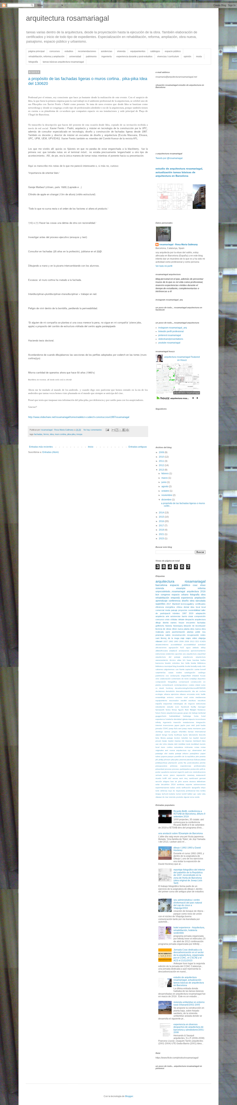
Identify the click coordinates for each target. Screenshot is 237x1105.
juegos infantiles (179, 732)
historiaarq (178, 626)
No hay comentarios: (93, 430)
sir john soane (181, 781)
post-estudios (193, 763)
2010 (162, 457)
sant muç (183, 778)
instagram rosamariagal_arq (172, 327)
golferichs (160, 626)
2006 (181, 641)
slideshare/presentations (170, 339)
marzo (164, 478)
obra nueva (195, 629)
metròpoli (197, 741)
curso (203, 685)
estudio (170, 707)
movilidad (195, 744)
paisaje (174, 610)
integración (201, 722)
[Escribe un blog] (117, 430)
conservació (184, 682)
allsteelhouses (162, 651)
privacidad (160, 769)
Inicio (90, 447)
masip (164, 741)
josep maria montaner (191, 728)
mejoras (188, 741)
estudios (69, 51)
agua (188, 648)
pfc (157, 760)
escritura (192, 700)
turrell (184, 794)
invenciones (168, 725)
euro (177, 707)
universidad (75, 56)
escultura (202, 700)
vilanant (159, 641)
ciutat (190, 616)
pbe (197, 756)
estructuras (201, 704)
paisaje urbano (182, 753)
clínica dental (182, 607)
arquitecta (160, 616)
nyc (189, 750)
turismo (172, 794)
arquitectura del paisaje (168, 657)
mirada (170, 744)
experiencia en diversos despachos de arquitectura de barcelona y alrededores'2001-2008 (188, 1028)
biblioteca (201, 663)
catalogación (189, 673)
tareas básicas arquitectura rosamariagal (63, 62)
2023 (162, 538)
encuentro (190, 623)
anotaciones (184, 651)
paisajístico (194, 753)
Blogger (129, 1096)
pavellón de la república (184, 756)
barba (203, 660)
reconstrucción (179, 635)
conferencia (175, 600)
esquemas (167, 704)
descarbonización (183, 691)
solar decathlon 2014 (166, 784)
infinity (158, 722)
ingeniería (106, 56)
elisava (183, 694)
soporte (189, 784)
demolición (170, 691)
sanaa (175, 778)
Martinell (176, 604)
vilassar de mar (162, 797)
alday (203, 648)
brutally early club (198, 666)
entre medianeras (197, 697)
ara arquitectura (190, 654)
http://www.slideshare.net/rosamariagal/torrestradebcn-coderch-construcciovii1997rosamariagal (78, 417)
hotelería (169, 719)
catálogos (155, 51)
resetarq (190, 775)
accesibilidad (176, 645)
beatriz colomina (172, 663)
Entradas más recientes (41, 447)
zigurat (186, 797)
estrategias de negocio (184, 704)
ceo (167, 676)
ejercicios (175, 694)
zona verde (195, 797)
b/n (184, 660)
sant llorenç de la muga (167, 638)
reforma (202, 588)
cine (157, 679)
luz (190, 738)
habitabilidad (174, 716)
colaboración (165, 679)
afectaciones (161, 648)
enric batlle (201, 694)
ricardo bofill (161, 778)
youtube (179, 797)
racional (173, 772)
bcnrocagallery (187, 604)
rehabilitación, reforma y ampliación (46, 56)
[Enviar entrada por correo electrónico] (107, 430)
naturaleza (178, 747)
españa (159, 704)
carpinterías (161, 673)
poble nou (200, 632)
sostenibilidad (194, 610)
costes (191, 685)
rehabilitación (162, 597)
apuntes (178, 654)
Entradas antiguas (137, 447)
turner (178, 794)
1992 (171, 641)
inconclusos (201, 719)
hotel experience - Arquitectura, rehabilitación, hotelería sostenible (189, 930)
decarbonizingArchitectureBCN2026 (190, 688)
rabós (168, 635)
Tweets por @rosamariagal (169, 158)
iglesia (185, 719)
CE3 (197, 641)
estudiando (160, 707)
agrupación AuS (176, 648)
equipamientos (137, 51)
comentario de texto (179, 679)
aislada (196, 648)
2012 (162, 465)
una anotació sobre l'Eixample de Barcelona (180, 833)
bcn (157, 594)
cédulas (173, 619)
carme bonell (200, 669)
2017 (162, 525)
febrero (165, 473)
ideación (187, 626)
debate (181, 619)
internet (159, 725)
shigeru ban (168, 781)
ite (193, 626)
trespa (79, 434)
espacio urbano (180, 594)
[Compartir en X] (120, 430)
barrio (184, 616)
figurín (181, 710)
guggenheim (161, 716)
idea (52, 434)
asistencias (106, 51)
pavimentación (178, 632)
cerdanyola (175, 676)
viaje (182, 638)
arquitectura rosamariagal (67, 18)
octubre (165, 491)
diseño (185, 600)
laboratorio (193, 735)
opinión (187, 56)
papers (164, 756)
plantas (190, 632)
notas (196, 747)
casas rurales (175, 673)
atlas (179, 660)
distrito (166, 623)
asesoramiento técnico (166, 660)
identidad (178, 719)
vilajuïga (202, 638)
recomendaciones (87, 51)
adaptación (201, 613)
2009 (162, 452)
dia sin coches (199, 691)
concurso (160, 619)
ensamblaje (160, 697)
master (171, 741)
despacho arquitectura (195, 619)
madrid (196, 738)
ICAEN (203, 641)
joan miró (190, 725)
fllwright (193, 710)
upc (194, 794)
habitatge (187, 716)
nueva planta (183, 629)
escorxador (174, 700)
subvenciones (200, 784)
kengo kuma (167, 735)
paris (168, 632)
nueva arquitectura (178, 750)
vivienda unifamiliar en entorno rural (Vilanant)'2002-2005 (189, 1003)
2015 (162, 517)
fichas (174, 710)
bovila (187, 666)
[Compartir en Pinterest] (127, 430)
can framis (180, 669)
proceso (168, 769)
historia (168, 626)
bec (182, 663)
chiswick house (199, 676)
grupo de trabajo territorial (194, 713)
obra (203, 594)
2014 (162, 512)
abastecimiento (162, 645)
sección (159, 781)
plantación (172, 763)
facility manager (198, 707)
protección (195, 769)
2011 (162, 461)
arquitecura (188, 657)
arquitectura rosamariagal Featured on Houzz (182, 358)
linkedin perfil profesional (171, 331)
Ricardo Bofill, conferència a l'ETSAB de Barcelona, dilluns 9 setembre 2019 (189, 814)
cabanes (159, 669)
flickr (187, 710)
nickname (189, 747)
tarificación (186, 788)
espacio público (173, 51)
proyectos (182, 610)
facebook (185, 707)
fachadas (38, 434)
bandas (196, 660)
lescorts (202, 735)
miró (176, 744)
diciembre (166, 499)
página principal (36, 51)
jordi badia (201, 725)
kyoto (185, 735)
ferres (46, 434)
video (194, 638)
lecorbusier (201, 626)
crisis (167, 619)
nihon (174, 629)
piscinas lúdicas (193, 760)
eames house (177, 623)
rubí (169, 778)
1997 (184, 613)
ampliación (200, 597)
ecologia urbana (163, 694)
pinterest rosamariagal (169, 335)
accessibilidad (190, 645)
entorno (170, 697)
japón (183, 725)
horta (196, 716)
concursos (54, 51)
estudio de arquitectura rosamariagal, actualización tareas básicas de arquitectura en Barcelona (179, 172)
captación (189, 669)
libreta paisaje (167, 738)
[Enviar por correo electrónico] (113, 430)
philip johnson (165, 760)
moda (199, 56)
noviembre (167, 495)
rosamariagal (195, 581)
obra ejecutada (198, 600)
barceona (160, 663)
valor (199, 794)
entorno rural (182, 697)
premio (203, 763)
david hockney (166, 688)
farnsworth (160, 710)
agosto (165, 486)
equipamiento (161, 700)
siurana (192, 781)
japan (177, 725)
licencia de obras (163, 629)
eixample (181, 588)
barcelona (161, 585)
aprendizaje (162, 600)
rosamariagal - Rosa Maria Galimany (178, 244)
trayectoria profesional (185, 791)
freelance (202, 710)
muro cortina (60, 434)
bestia (193, 663)
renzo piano (169, 775)
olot (165, 753)
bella (188, 663)
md (183, 741)
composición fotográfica (166, 682)
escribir (184, 700)
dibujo (158, 623)
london (177, 738)
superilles (160, 604)
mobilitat (181, 744)
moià (188, 744)
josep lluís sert (175, 728)
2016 (162, 521)
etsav (203, 585)
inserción (177, 722)
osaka (171, 753)
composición (200, 616)
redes (203, 635)
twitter (189, 794)
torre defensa (161, 791)
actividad (202, 645)
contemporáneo (181, 685)
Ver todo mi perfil (164, 266)
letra (157, 738)
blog (174, 666)
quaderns (165, 772)
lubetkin (184, 738)
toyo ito (171, 791)
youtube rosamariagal (169, 342)
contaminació (167, 685)
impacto (191, 719)
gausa (180, 713)
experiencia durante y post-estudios (134, 56)
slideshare (201, 781)
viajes (188, 638)
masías (178, 741)
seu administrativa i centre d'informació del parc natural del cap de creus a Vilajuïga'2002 (187, 904)
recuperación (193, 635)
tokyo (203, 788)
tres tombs (201, 791)
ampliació (173, 651)
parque (171, 756)
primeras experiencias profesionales (188, 766)
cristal (197, 685)
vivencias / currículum (168, 56)
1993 (176, 641)
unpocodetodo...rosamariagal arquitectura (177, 591)
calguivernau (169, 669)
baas (189, 660)
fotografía (33, 62)
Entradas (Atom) (50, 452)
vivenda (172, 797)
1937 (165, 641)
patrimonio (91, 56)
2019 (162, 530)
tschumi (165, 794)
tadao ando (175, 788)
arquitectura (165, 581)
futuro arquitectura (169, 713)
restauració (201, 775)
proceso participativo (181, 769)
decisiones (160, 691)
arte (167, 616)
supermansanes (162, 788)
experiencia (187, 597)
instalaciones (188, 722)
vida (204, 794)
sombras (180, 784)
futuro (158, 713)
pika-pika (71, 434)
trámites (176, 613)
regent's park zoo (184, 772)
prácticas (160, 635)
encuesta (191, 694)
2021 (162, 534)
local (198, 607)
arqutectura (201, 657)
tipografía (196, 788)
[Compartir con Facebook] (124, 430)
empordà (175, 597)
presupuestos (161, 766)
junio (164, 482)
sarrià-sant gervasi (197, 778)
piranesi (182, 760)
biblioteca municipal (164, 666)
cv (156, 688)
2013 (162, 469)
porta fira (182, 763)
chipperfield (186, 676)
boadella (180, 666)
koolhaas (178, 735)
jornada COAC (162, 728)
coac (195, 585)
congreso (165, 594)
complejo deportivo (197, 679)
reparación (181, 775)
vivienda (121, 51)
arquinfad (201, 654)
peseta (203, 756)
